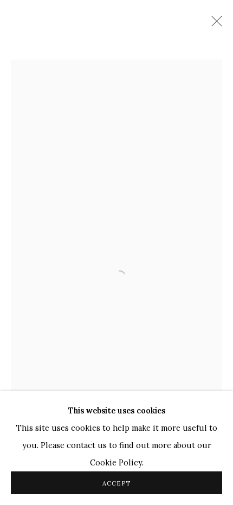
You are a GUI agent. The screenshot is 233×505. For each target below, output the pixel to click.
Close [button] (214, 24)
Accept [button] (116, 483)
